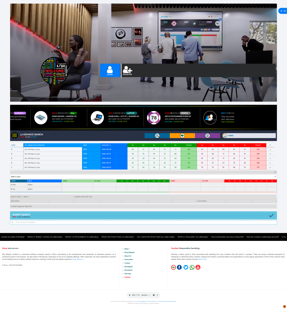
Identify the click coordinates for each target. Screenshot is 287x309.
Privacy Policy (152, 301)
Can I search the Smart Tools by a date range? (129, 237)
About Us (127, 256)
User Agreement (142, 301)
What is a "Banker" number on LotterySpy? (17, 237)
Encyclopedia (129, 252)
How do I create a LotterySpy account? (235, 237)
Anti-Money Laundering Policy (167, 301)
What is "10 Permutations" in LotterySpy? (54, 237)
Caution (127, 277)
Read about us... (78, 259)
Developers (128, 267)
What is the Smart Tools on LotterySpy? (90, 237)
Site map (127, 274)
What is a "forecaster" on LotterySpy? (165, 237)
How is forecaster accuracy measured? (200, 237)
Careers (127, 263)
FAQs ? (126, 249)
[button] (143, 176)
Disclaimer (128, 270)
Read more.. (202, 259)
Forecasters (128, 259)
